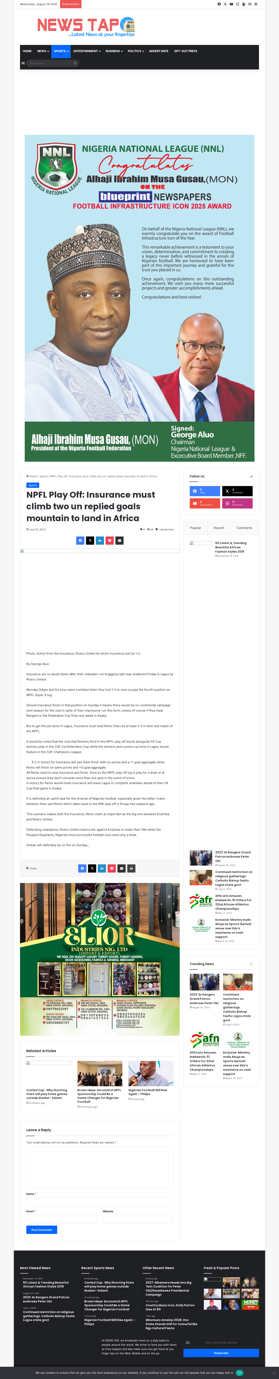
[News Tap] (81, 27)
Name (31, 1194)
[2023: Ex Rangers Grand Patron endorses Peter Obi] (201, 858)
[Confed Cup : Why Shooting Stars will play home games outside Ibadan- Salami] (48, 1073)
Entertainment (86, 51)
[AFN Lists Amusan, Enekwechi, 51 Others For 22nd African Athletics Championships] (201, 901)
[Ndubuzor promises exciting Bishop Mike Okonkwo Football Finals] (231, 1305)
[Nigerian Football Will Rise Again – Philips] (150, 1073)
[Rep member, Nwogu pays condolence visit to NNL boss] (250, 1282)
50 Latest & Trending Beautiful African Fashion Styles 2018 (231, 547)
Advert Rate (159, 51)
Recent (219, 528)
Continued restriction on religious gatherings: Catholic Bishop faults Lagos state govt (233, 878)
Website (108, 1211)
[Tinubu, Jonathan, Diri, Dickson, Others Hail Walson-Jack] (250, 1294)
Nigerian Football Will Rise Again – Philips (147, 1092)
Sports (60, 51)
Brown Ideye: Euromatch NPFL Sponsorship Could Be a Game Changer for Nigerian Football (99, 1096)
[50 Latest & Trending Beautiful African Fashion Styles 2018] (201, 694)
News (41, 51)
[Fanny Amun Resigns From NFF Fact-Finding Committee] (231, 1294)
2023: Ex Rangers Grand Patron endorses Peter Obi (233, 856)
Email (31, 1211)
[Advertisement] (139, 102)
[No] (274, 1373)
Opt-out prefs (185, 51)
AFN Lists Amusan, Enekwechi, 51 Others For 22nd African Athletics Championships (233, 902)
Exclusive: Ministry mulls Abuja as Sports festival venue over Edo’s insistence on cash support (233, 928)
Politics (134, 51)
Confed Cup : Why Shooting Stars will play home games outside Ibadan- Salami (46, 1094)
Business (113, 51)
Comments (244, 528)
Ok (239, 1372)
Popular (195, 528)
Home (27, 51)
